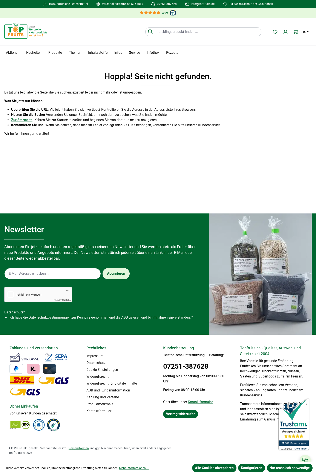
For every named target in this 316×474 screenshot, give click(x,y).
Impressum (94, 356)
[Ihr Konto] (285, 32)
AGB (124, 317)
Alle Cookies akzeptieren (214, 468)
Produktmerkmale (99, 404)
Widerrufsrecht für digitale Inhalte (111, 383)
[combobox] (208, 31)
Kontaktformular (98, 411)
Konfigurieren (251, 468)
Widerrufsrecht (97, 376)
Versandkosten (79, 448)
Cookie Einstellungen (102, 370)
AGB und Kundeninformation (108, 390)
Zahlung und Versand (102, 397)
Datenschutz (96, 363)
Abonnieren (116, 274)
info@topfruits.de (203, 4)
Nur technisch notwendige (290, 468)
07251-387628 (167, 4)
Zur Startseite (21, 120)
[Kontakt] (305, 460)
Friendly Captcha (62, 300)
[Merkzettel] (275, 32)
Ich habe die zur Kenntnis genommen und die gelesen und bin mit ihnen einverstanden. (101, 317)
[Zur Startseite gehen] (25, 31)
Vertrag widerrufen (180, 414)
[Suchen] (150, 31)
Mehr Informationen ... (134, 468)
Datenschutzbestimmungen (50, 317)
